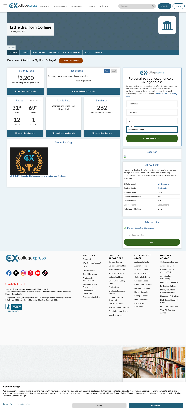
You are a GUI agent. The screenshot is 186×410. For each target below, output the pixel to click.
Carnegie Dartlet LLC (26, 289)
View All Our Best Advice (168, 311)
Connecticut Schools (143, 284)
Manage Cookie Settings (14, 294)
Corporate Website (91, 297)
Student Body (39, 52)
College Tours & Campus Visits (167, 270)
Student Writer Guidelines (89, 292)
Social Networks (90, 274)
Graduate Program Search (117, 292)
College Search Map (117, 266)
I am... (131, 126)
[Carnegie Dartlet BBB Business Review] (13, 311)
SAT (107, 71)
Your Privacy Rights (49, 291)
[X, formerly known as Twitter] (16, 275)
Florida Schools (141, 292)
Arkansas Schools (142, 273)
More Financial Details (25, 91)
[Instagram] (23, 275)
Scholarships (76, 6)
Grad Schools (59, 6)
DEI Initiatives (89, 270)
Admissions (54, 52)
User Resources (116, 315)
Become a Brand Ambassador (90, 285)
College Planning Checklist (116, 298)
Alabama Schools (141, 262)
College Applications (169, 262)
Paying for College (168, 286)
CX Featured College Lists (117, 282)
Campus (25, 52)
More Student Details (25, 133)
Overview (13, 52)
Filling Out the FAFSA (169, 282)
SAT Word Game (116, 304)
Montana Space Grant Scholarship (140, 228)
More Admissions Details (83, 91)
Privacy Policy (21, 291)
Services (99, 52)
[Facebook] (8, 275)
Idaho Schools (140, 303)
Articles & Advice (116, 273)
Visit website (163, 184)
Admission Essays (167, 266)
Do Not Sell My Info (64, 291)
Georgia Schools (141, 296)
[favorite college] (9, 47)
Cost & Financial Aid (71, 52)
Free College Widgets (118, 311)
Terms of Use (161, 94)
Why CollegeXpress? (92, 263)
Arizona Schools (141, 269)
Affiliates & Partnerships (88, 279)
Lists (91, 6)
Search (152, 242)
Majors (88, 52)
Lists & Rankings (116, 277)
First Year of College (169, 306)
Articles (103, 6)
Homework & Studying (169, 296)
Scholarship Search (117, 269)
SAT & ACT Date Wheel (119, 307)
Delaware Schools (142, 288)
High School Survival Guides (169, 301)
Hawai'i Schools (141, 299)
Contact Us (87, 259)
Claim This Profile (71, 61)
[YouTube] (37, 275)
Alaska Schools (140, 266)
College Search (115, 262)
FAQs (85, 267)
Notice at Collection (34, 291)
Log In (178, 6)
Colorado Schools (142, 281)
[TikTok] (45, 275)
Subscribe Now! (152, 138)
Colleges (43, 6)
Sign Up (164, 6)
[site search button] (153, 6)
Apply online (163, 188)
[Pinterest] (30, 275)
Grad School (114, 287)
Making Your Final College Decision (167, 291)
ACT (114, 71)
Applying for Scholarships (165, 277)
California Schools (142, 277)
